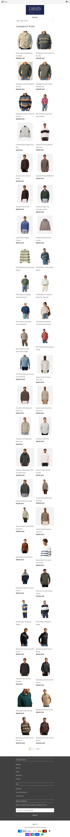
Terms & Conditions (21, 792)
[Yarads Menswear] (35, 10)
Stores (17, 771)
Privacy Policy (20, 796)
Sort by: (35, 17)
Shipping (18, 764)
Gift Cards (19, 775)
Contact (18, 779)
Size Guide (19, 788)
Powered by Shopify (41, 827)
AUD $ (35, 824)
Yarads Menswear (31, 827)
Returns (18, 768)
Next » (38, 749)
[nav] (4, 2)
